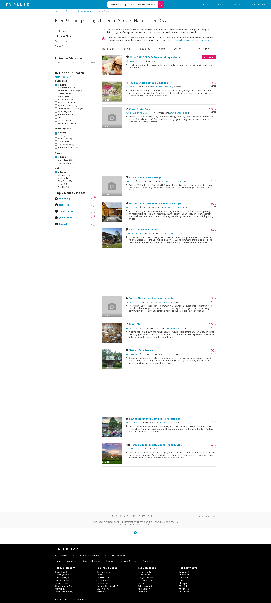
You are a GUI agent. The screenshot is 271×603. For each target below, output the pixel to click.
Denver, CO (184, 577)
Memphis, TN (61, 588)
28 (147, 516)
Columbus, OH (62, 572)
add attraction (258, 4)
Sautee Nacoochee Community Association (155, 418)
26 (138, 516)
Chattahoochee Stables (143, 229)
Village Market (136, 61)
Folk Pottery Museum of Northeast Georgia (155, 203)
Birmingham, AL (63, 574)
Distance (179, 48)
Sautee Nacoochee (85, 11)
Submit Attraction (91, 561)
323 (96, 197)
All (56, 51)
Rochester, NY (145, 588)
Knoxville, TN (61, 583)
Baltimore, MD (145, 586)
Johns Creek (65, 217)
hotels (220, 4)
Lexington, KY (144, 572)
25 (134, 516)
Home (57, 11)
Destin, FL (184, 580)
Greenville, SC (144, 591)
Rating (126, 48)
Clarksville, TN (62, 580)
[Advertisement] (159, 153)
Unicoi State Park (139, 108)
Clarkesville (189, 40)
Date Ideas (61, 41)
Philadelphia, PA (187, 591)
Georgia (69, 11)
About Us (71, 561)
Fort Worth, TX (145, 580)
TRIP (18, 4)
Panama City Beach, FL (107, 586)
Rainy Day (60, 46)
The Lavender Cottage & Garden (148, 82)
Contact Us (148, 561)
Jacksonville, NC (104, 591)
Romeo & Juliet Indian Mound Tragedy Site (156, 444)
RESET (57, 77)
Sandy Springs (67, 211)
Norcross (64, 204)
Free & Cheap (65, 36)
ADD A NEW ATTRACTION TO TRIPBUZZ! (135, 524)
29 (152, 516)
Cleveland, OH (144, 574)
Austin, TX (184, 588)
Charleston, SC (186, 574)
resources (237, 4)
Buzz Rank (108, 48)
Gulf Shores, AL (62, 577)
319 (96, 216)
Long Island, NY (145, 577)
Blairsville (178, 40)
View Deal (209, 57)
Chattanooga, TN (63, 586)
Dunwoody (64, 198)
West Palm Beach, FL (65, 591)
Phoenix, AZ (102, 583)
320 (96, 203)
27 (143, 516)
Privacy (109, 561)
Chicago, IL (184, 583)
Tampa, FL (101, 574)
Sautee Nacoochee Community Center (152, 298)
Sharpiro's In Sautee (141, 350)
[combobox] (120, 4)
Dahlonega (205, 40)
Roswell (63, 224)
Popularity (144, 48)
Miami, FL (184, 586)
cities (205, 4)
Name (162, 48)
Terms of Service (128, 561)
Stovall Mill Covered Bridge (145, 177)
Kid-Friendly (61, 31)
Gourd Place (136, 324)
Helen (169, 40)
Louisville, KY (102, 588)
